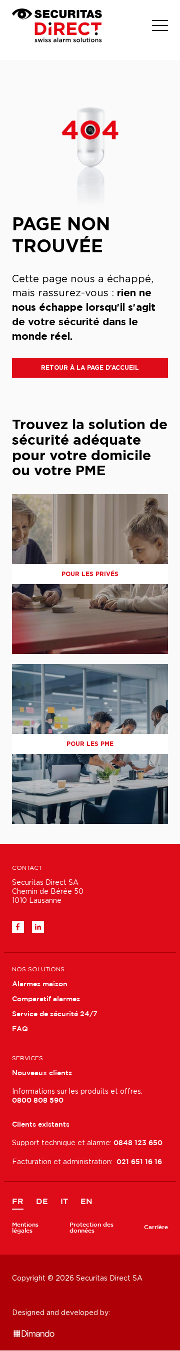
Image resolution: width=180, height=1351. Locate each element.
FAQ (20, 1029)
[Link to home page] (57, 25)
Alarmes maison (40, 984)
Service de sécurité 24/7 (55, 1014)
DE (42, 1202)
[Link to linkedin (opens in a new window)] (38, 927)
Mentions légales (25, 1228)
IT (64, 1202)
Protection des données (92, 1228)
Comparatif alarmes (46, 999)
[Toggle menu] (160, 25)
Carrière (156, 1227)
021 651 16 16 (139, 1162)
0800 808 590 (38, 1101)
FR (18, 1202)
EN (86, 1202)
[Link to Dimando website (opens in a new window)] (34, 1327)
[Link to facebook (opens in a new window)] (18, 927)
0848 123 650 (138, 1143)
